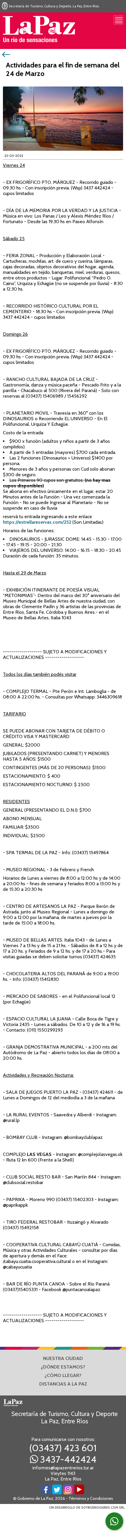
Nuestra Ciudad (63, 1358)
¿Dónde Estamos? (63, 1367)
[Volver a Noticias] (6, 54)
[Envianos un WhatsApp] (114, 1521)
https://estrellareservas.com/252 (37, 522)
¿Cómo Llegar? (63, 1375)
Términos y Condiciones (91, 1498)
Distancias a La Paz (63, 1384)
